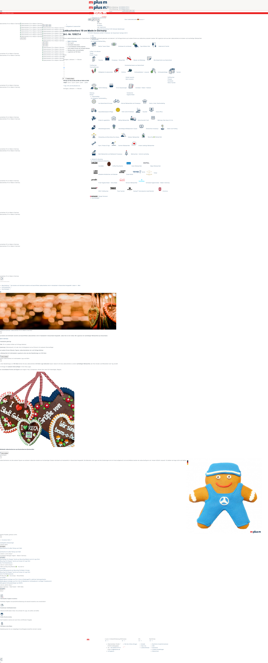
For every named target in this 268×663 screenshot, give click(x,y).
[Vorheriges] (43, 43)
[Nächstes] (2, 278)
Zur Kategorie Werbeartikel (98, 41)
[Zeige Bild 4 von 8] (2, 281)
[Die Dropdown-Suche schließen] (133, 11)
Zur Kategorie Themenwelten (98, 98)
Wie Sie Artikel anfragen (130, 644)
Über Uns (127, 19)
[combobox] (115, 11)
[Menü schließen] (105, 41)
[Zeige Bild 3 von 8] (1, 281)
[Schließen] (0, 662)
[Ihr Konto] (98, 20)
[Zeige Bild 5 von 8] (4, 281)
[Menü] (89, 20)
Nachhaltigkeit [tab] (6, 289)
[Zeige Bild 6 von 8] (5, 281)
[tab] (41, 285)
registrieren (103, 27)
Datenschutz (155, 651)
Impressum (155, 647)
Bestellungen (121, 29)
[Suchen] (123, 11)
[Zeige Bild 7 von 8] (7, 281)
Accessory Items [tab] (6, 540)
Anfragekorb (111, 651)
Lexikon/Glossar (145, 647)
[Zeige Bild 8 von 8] (8, 281)
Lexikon (135, 19)
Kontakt (131, 19)
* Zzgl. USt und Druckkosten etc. (71, 85)
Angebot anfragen (70, 78)
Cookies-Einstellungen (158, 649)
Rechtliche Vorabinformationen (160, 644)
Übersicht (100, 29)
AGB (153, 646)
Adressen (115, 29)
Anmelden (99, 25)
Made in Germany (72, 41)
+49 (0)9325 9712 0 (124, 7)
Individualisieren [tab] (6, 287)
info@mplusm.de (115, 649)
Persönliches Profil (108, 29)
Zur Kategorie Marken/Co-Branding (100, 161)
